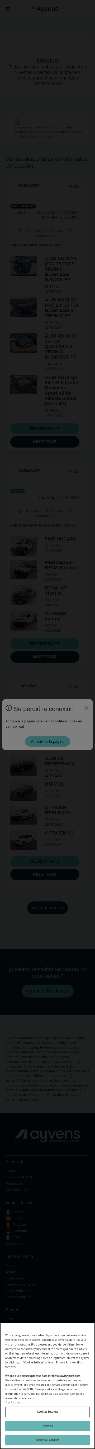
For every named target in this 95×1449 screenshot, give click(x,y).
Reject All (47, 1426)
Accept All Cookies (47, 1440)
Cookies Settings (47, 1411)
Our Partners (13, 1402)
